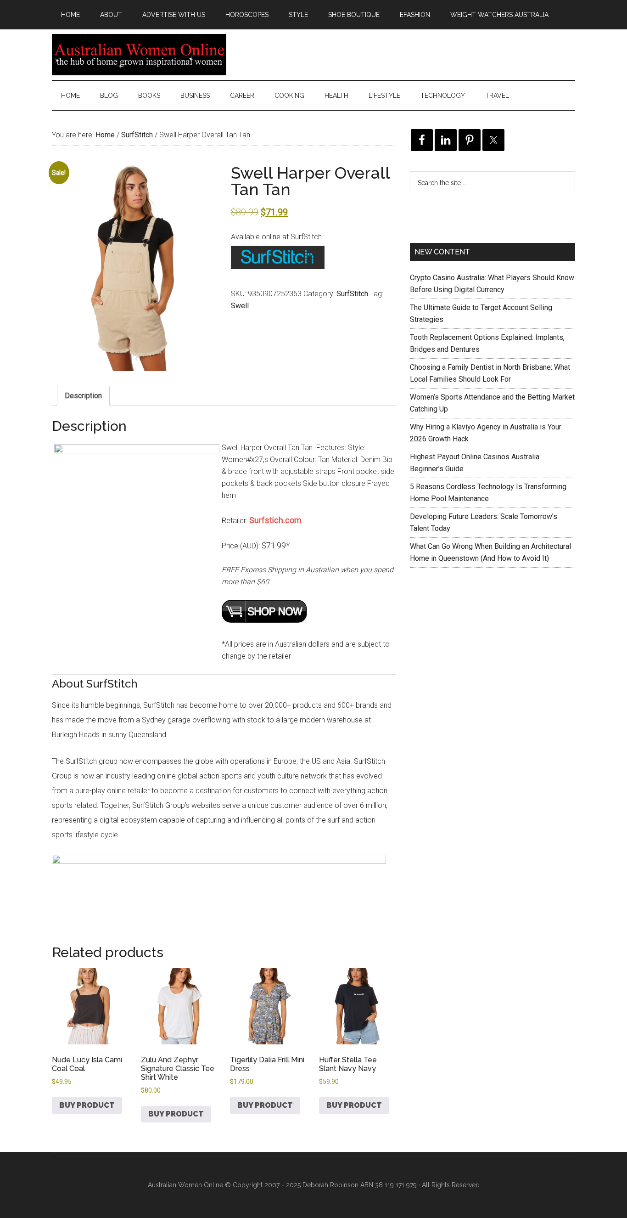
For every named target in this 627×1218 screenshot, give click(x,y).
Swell (240, 305)
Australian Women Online (139, 54)
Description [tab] (83, 395)
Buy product (87, 1105)
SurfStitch (137, 134)
